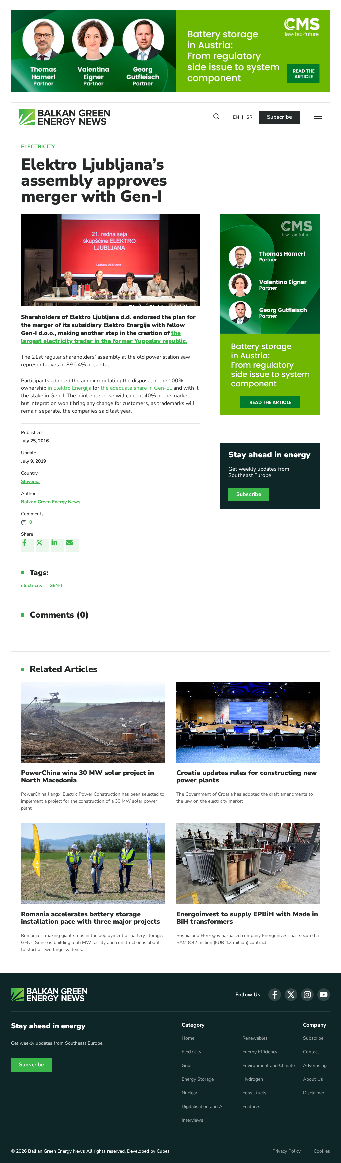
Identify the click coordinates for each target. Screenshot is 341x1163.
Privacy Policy (286, 1151)
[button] (216, 117)
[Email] (72, 545)
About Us (313, 1079)
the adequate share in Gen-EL (136, 388)
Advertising (315, 1065)
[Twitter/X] (42, 545)
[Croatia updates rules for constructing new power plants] (248, 722)
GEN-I (55, 585)
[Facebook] (27, 545)
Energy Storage (198, 1079)
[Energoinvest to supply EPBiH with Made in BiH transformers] (248, 863)
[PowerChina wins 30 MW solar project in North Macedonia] (93, 722)
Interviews (192, 1120)
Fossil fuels (254, 1093)
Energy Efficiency (259, 1052)
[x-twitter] (291, 994)
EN (236, 117)
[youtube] (323, 994)
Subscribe (279, 117)
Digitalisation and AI (203, 1106)
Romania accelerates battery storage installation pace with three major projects (90, 918)
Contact (311, 1052)
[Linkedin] (57, 545)
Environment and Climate (268, 1065)
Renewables (255, 1038)
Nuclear (189, 1093)
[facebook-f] (274, 994)
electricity (31, 585)
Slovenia (30, 481)
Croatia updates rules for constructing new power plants (246, 776)
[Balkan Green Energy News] (64, 117)
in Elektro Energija (69, 388)
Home (188, 1038)
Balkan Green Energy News (50, 502)
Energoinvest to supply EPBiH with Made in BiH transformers (247, 918)
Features (251, 1106)
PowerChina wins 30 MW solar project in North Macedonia (87, 776)
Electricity (38, 146)
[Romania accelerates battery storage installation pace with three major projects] (93, 863)
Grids (187, 1065)
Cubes (163, 1151)
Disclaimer (313, 1093)
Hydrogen (252, 1079)
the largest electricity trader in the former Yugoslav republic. (104, 337)
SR (249, 117)
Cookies (322, 1151)
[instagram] (307, 994)
